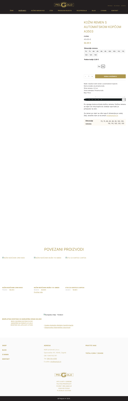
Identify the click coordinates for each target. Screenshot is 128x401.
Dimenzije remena (91, 48)
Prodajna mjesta (65, 10)
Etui (51, 10)
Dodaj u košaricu (110, 76)
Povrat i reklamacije (64, 386)
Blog (94, 10)
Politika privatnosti (64, 384)
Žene (12, 10)
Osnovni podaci (64, 388)
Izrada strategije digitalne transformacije (59, 325)
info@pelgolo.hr (112, 115)
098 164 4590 (52, 359)
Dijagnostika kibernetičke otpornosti (57, 327)
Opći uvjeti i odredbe (64, 381)
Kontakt (114, 10)
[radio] (85, 51)
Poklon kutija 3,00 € (91, 59)
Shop (4, 345)
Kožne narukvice (38, 10)
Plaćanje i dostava (64, 390)
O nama (103, 10)
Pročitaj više (38, 292)
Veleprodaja (82, 10)
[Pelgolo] (86, 348)
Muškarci (22, 10)
